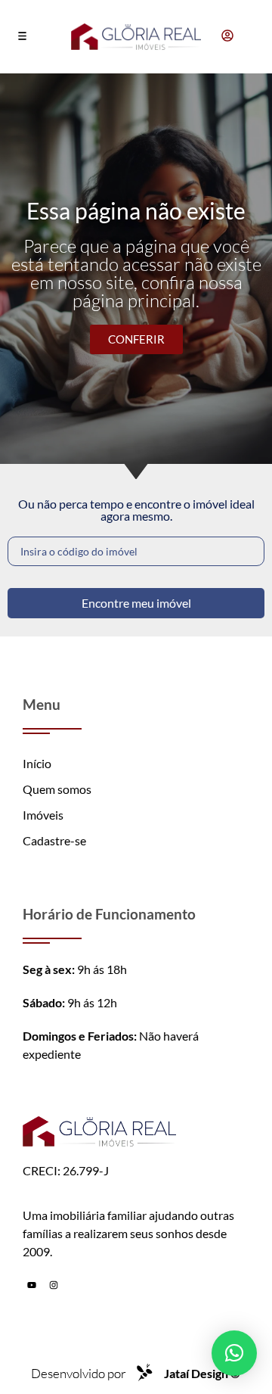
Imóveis (43, 814)
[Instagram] (54, 1285)
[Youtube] (32, 1285)
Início (37, 763)
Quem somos (57, 789)
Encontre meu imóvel (136, 603)
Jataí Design (202, 1373)
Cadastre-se (54, 840)
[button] (22, 37)
